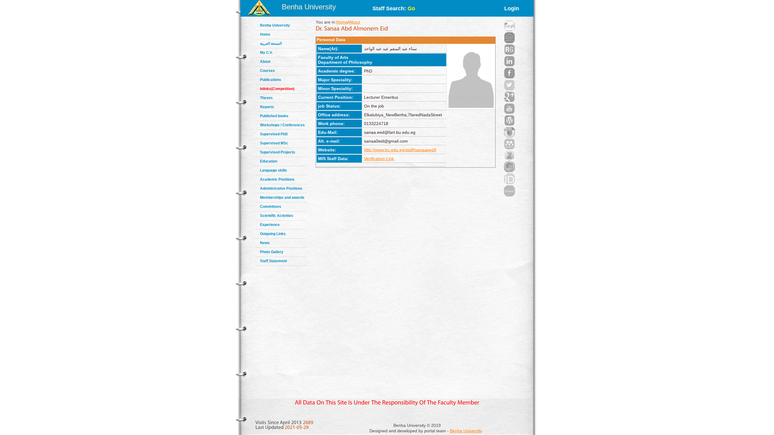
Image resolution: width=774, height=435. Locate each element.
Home (265, 34)
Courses (267, 71)
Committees (270, 207)
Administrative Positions (281, 188)
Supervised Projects (277, 152)
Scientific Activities (276, 216)
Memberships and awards (282, 197)
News (265, 243)
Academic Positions (277, 179)
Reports (267, 107)
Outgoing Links (273, 234)
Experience (270, 225)
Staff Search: (393, 8)
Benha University (309, 7)
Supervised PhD (274, 134)
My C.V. (266, 52)
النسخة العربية (271, 43)
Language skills (273, 170)
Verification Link (379, 158)
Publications (270, 80)
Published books (274, 116)
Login (511, 8)
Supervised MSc (274, 143)
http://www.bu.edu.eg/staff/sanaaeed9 (400, 149)
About (265, 62)
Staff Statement (273, 261)
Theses (266, 98)
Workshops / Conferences (282, 125)
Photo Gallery (271, 252)
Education (268, 161)
